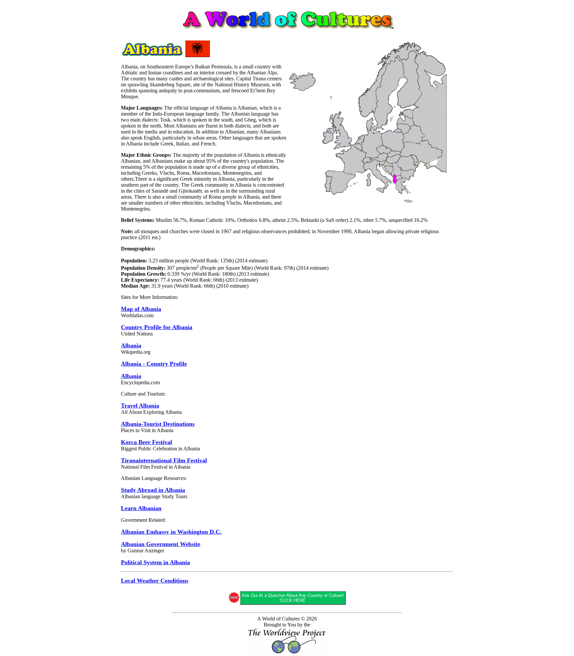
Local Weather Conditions (154, 580)
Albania (131, 345)
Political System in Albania (155, 562)
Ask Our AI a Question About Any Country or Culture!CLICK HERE (293, 598)
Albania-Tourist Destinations (158, 424)
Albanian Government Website (160, 544)
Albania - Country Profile (154, 363)
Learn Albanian (141, 508)
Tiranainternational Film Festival (164, 460)
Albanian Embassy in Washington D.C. (171, 531)
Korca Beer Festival (146, 442)
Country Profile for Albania (156, 327)
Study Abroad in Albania (153, 490)
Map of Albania (141, 309)
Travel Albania (140, 405)
